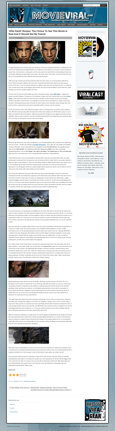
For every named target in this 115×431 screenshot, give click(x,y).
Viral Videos (61, 24)
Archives (26, 5)
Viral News (71, 24)
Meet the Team (36, 5)
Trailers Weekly (82, 24)
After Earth (26, 381)
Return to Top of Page (13, 426)
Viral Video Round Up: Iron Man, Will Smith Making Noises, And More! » (51, 390)
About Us (12, 404)
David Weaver (20, 37)
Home (10, 24)
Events (100, 24)
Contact (45, 5)
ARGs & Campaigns (20, 24)
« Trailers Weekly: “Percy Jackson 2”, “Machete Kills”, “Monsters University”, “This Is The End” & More (38, 387)
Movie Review (32, 381)
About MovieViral (14, 5)
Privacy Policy (14, 412)
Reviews (93, 24)
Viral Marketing (49, 24)
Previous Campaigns (35, 24)
